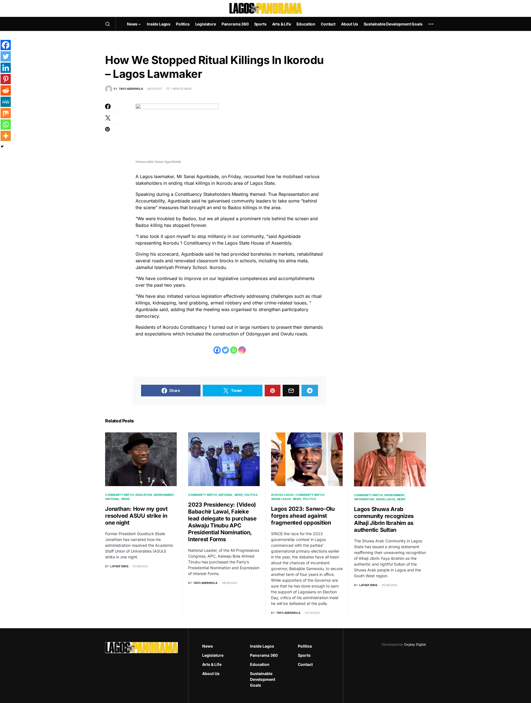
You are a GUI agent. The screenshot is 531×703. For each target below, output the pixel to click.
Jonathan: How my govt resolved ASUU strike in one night (136, 516)
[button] (107, 23)
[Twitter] (225, 350)
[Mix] (6, 113)
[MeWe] (6, 102)
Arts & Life (212, 664)
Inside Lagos (281, 499)
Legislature (212, 655)
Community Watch (119, 494)
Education (144, 494)
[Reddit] (6, 90)
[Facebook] (217, 350)
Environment (164, 494)
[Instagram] (242, 350)
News (125, 499)
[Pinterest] (6, 79)
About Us (211, 673)
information (364, 499)
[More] (6, 136)
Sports (304, 655)
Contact (305, 664)
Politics (251, 494)
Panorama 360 (264, 655)
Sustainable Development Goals (262, 679)
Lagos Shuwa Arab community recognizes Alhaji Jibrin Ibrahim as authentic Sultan (384, 519)
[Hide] (2, 146)
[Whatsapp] (233, 350)
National (112, 499)
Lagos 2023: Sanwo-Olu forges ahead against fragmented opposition (303, 516)
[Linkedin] (6, 68)
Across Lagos (282, 494)
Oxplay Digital (415, 644)
